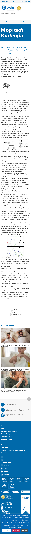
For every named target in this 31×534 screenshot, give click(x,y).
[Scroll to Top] (29, 399)
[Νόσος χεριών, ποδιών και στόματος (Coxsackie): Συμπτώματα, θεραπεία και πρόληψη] (15, 357)
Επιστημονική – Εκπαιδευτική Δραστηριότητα (13, 450)
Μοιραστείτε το (17, 314)
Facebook (6, 465)
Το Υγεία (3, 426)
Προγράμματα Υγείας (6, 439)
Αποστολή (17, 312)
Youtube (6, 471)
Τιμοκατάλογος (5, 453)
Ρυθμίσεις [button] (24, 530)
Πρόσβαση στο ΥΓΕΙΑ (9, 457)
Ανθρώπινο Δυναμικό (7, 436)
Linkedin (6, 468)
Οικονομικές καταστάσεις (8, 445)
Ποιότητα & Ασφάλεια (7, 434)
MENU (26, 1)
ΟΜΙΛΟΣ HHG (5, 1)
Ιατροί (2, 428)
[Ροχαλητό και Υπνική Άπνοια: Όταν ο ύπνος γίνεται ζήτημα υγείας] (15, 335)
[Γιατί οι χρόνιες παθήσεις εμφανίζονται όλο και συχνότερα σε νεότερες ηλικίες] (15, 379)
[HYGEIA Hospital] (8, 8)
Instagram (6, 474)
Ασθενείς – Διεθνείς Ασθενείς (9, 431)
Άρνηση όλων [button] (16, 530)
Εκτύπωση (17, 310)
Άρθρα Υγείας (4, 447)
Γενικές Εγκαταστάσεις (7, 442)
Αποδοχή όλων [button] (6, 530)
